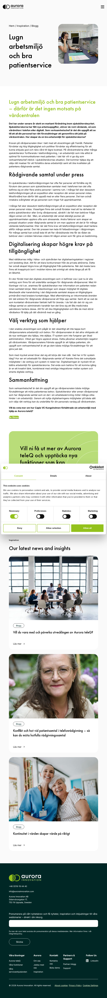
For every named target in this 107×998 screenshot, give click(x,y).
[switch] (40, 516)
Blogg (34, 25)
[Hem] (13, 7)
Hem (11, 25)
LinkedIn (94, 961)
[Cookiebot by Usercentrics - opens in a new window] (91, 468)
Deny (19, 528)
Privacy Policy (75, 985)
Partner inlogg (69, 964)
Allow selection (53, 528)
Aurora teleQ (14, 961)
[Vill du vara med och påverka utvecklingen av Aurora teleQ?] (53, 588)
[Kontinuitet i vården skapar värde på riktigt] (53, 789)
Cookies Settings (90, 985)
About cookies (61, 985)
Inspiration (23, 25)
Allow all (87, 528)
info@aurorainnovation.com (21, 891)
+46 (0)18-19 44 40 (18, 886)
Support (67, 968)
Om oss (37, 961)
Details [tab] (53, 476)
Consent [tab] (18, 476)
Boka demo (55, 968)
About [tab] (88, 476)
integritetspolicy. (16, 934)
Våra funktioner (16, 965)
